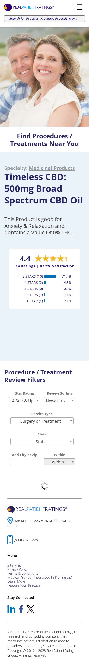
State (42, 434)
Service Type (42, 413)
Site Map (14, 565)
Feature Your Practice (24, 585)
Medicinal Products (52, 168)
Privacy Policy (17, 569)
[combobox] (24, 400)
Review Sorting (59, 393)
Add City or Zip (24, 454)
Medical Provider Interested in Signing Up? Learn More (40, 579)
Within (59, 454)
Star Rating (24, 393)
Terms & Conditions (22, 573)
